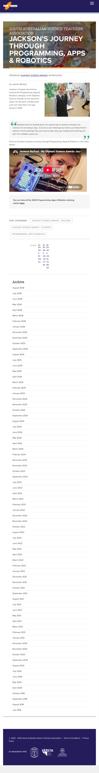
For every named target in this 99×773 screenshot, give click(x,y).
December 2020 (20, 643)
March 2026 (18, 315)
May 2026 (17, 304)
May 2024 (17, 438)
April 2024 (17, 443)
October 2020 (19, 654)
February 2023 (19, 504)
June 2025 (17, 365)
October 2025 (19, 343)
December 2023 (20, 460)
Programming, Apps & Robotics (28, 234)
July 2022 (17, 538)
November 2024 (20, 404)
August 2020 (18, 665)
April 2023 (17, 493)
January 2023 (19, 510)
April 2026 (17, 310)
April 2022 (17, 554)
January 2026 (19, 326)
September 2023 (20, 476)
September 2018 (20, 699)
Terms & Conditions (72, 738)
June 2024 (17, 432)
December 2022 (20, 515)
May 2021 (17, 615)
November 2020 (20, 649)
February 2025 (19, 388)
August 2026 (18, 288)
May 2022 (17, 549)
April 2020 (17, 688)
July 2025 (17, 360)
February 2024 (19, 454)
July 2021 (17, 604)
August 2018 (18, 704)
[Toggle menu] (92, 3)
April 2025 (17, 376)
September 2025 (20, 349)
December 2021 (20, 576)
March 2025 (18, 382)
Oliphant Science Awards (34, 75)
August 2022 (18, 532)
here (22, 203)
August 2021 (18, 599)
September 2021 (20, 593)
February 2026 (19, 321)
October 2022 (19, 526)
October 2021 (19, 588)
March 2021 (18, 626)
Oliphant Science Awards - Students (31, 227)
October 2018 (19, 693)
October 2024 (19, 410)
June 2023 (17, 488)
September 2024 (20, 415)
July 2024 (17, 426)
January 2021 (18, 638)
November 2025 (20, 338)
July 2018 (17, 710)
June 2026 (17, 299)
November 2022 (20, 521)
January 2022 (19, 571)
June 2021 (17, 610)
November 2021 (20, 582)
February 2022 (19, 565)
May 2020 (17, 682)
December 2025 (20, 332)
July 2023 (17, 482)
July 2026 (17, 293)
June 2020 (17, 676)
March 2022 (18, 560)
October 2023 (19, 471)
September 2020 (20, 660)
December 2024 (20, 399)
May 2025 (17, 371)
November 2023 (20, 465)
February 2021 (19, 632)
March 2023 (18, 499)
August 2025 (18, 354)
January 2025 (19, 393)
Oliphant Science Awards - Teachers (51, 220)
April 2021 (17, 621)
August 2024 (18, 421)
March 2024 (18, 449)
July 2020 (17, 671)
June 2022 (17, 543)
